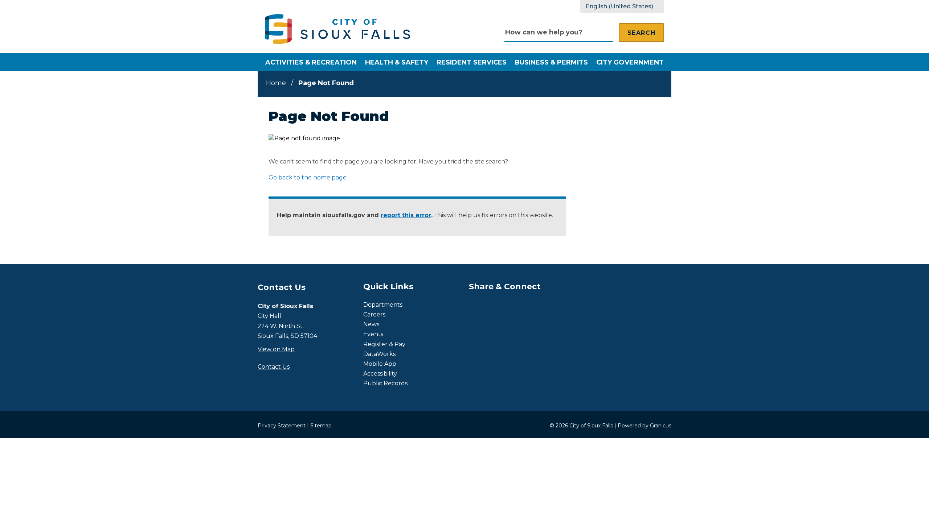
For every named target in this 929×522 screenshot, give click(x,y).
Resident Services (472, 62)
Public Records (385, 383)
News (371, 324)
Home (276, 83)
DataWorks (379, 354)
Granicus (660, 425)
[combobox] (622, 6)
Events (373, 334)
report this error (406, 215)
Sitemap (321, 425)
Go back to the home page (308, 177)
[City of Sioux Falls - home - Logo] (337, 29)
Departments (382, 304)
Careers (374, 314)
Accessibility (380, 373)
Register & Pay (384, 344)
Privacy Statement (282, 425)
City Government (630, 62)
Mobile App (379, 363)
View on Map (276, 349)
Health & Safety (396, 62)
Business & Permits (551, 62)
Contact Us (274, 366)
